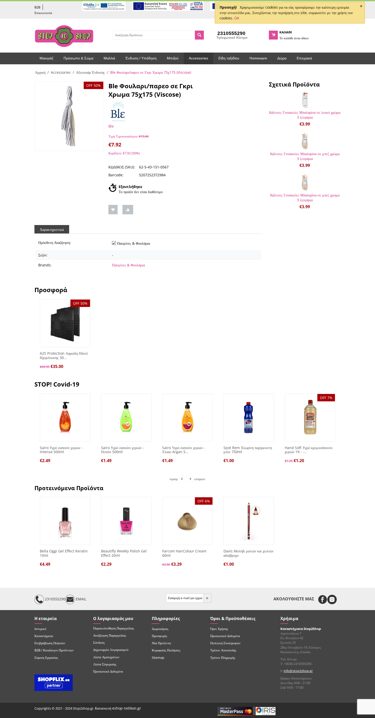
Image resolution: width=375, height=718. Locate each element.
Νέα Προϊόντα (161, 643)
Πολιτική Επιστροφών (225, 643)
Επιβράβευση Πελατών (49, 643)
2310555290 (54, 599)
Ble (111, 126)
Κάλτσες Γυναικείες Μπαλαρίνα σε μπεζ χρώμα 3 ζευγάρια (305, 156)
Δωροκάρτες (160, 628)
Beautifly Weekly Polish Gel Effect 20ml (124, 553)
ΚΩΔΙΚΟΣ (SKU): (121, 167)
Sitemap (158, 657)
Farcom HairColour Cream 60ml (184, 553)
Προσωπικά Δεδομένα (108, 671)
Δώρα (281, 58)
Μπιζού (173, 58)
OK (236, 18)
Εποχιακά (304, 58)
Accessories (198, 58)
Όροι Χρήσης (219, 628)
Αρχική (40, 72)
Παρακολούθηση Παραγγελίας (113, 628)
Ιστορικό (40, 628)
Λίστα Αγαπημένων (106, 657)
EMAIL (80, 599)
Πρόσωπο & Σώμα (78, 58)
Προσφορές (159, 636)
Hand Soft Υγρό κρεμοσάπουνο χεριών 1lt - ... (308, 450)
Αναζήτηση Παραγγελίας (109, 635)
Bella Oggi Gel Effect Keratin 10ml (64, 553)
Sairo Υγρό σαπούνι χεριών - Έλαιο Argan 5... (183, 450)
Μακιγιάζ (46, 58)
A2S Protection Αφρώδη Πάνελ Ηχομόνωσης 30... (64, 355)
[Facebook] (322, 599)
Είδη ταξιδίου (228, 58)
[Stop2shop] (64, 35)
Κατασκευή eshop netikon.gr (118, 708)
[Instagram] (332, 599)
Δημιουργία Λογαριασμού (110, 649)
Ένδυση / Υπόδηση (141, 58)
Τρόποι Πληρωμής (222, 657)
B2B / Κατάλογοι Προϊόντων (54, 650)
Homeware (258, 58)
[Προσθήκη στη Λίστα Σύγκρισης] (127, 209)
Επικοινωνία (43, 12)
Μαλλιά (109, 58)
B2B (37, 7)
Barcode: (115, 174)
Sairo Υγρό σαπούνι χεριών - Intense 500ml (61, 450)
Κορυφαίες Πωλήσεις (166, 650)
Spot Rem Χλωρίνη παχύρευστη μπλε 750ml (247, 450)
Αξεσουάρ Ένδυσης (90, 72)
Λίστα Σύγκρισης (104, 664)
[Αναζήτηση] (199, 35)
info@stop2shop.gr (298, 671)
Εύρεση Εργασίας (46, 657)
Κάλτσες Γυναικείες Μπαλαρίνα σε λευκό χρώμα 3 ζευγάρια (304, 115)
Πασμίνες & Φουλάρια (128, 265)
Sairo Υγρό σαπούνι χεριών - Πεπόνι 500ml (122, 450)
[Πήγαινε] (207, 598)
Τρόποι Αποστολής (223, 650)
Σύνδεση (99, 642)
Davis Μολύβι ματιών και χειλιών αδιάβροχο (248, 553)
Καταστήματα (43, 636)
